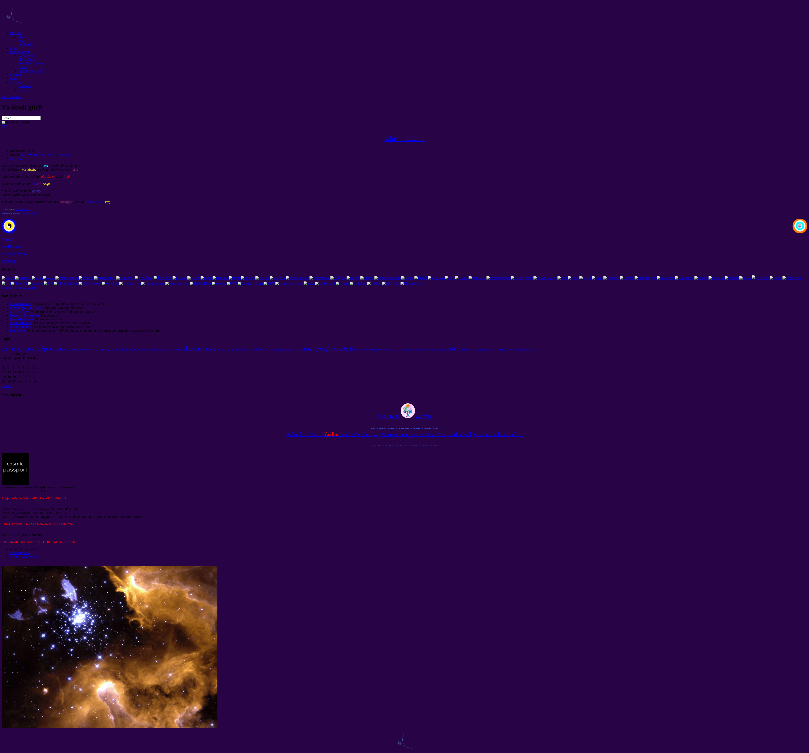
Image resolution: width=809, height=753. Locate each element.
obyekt (534, 350)
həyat (166, 349)
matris (220, 349)
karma (180, 349)
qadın (157, 349)
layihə (14, 48)
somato (385, 349)
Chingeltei (480, 349)
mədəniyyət (467, 349)
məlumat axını (19, 52)
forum (23, 67)
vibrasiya (100, 349)
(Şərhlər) (7, 239)
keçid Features (11, 246)
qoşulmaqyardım (404, 416)
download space (22, 210)
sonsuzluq (11, 349)
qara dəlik (491, 349)
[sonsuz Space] (13, 26)
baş (330, 349)
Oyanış (320, 349)
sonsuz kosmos (12, 97)
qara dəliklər (506, 349)
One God (149, 350)
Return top (9, 261)
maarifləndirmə (258, 349)
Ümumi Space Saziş (23, 557)
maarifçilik (343, 349)
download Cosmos (31, 63)
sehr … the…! (404, 138)
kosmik (195, 348)
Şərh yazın (17, 158)
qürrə (394, 349)
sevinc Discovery (362, 350)
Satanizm (376, 349)
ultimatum (16, 74)
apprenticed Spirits (31, 71)
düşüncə (229, 349)
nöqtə (22, 40)
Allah (60, 349)
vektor (89, 349)
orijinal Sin (292, 349)
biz (244, 349)
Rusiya (23, 90)
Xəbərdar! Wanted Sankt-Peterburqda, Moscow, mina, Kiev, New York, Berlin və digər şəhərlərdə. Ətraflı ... (404, 434)
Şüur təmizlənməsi (278, 350)
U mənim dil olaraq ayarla (19, 287)
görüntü (526, 350)
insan (238, 349)
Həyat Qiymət (28, 59)
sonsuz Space (29, 154)
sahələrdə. (416, 350)
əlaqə (22, 37)
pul (134, 349)
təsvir (519, 350)
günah (127, 349)
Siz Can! (16, 33)
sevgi (51, 154)
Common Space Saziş (29, 213)
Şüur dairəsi (404, 349)
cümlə (14, 78)
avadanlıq (64, 154)
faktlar (454, 349)
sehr (43, 154)
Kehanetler (26, 56)
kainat (118, 349)
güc (110, 349)
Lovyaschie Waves (14, 253)
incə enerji (441, 349)
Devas (140, 349)
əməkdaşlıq (26, 44)
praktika (305, 349)
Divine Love (75, 349)
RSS (5, 126)
